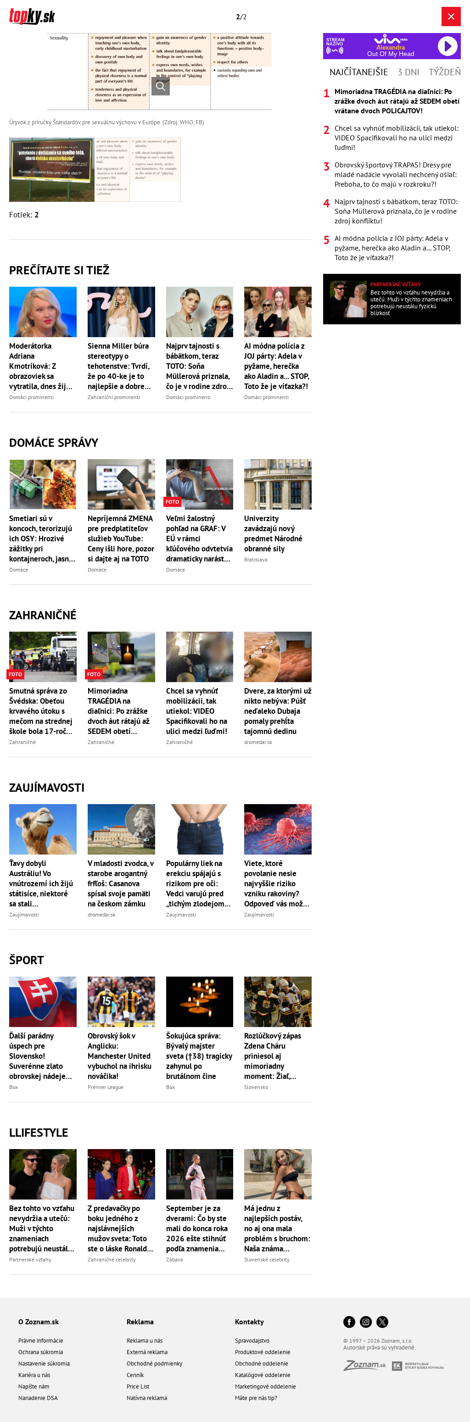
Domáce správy (53, 442)
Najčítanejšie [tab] (359, 72)
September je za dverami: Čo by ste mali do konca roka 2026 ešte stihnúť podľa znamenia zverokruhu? (197, 1228)
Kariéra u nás (34, 1375)
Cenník (135, 1375)
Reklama (140, 1321)
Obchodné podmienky (154, 1363)
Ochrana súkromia (40, 1352)
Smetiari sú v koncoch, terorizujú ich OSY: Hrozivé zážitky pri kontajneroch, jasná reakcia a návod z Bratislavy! (41, 538)
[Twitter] (382, 1322)
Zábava (174, 1259)
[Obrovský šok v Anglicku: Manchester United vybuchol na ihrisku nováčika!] (121, 1002)
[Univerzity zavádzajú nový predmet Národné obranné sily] (278, 484)
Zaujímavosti (46, 787)
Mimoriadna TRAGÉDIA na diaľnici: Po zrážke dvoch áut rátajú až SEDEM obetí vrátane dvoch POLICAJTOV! (118, 711)
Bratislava (256, 559)
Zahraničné (43, 614)
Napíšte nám (34, 1386)
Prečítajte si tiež (59, 270)
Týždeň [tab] (445, 72)
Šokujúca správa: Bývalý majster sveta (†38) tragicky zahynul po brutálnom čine (199, 1056)
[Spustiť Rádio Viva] (391, 39)
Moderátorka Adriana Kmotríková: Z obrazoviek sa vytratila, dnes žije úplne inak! (39, 366)
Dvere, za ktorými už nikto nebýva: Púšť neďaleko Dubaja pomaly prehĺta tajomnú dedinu (277, 711)
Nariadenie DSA (38, 1398)
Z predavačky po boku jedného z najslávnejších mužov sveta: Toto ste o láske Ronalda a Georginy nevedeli (120, 1228)
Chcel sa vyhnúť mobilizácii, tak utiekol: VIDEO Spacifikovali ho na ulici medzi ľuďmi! (196, 711)
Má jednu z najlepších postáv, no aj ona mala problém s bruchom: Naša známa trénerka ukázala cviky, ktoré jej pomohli (277, 1228)
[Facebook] (349, 1322)
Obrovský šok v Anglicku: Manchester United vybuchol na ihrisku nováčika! (119, 1056)
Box (13, 1086)
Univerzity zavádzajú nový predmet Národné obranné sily (273, 533)
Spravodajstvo (252, 1340)
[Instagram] (366, 1322)
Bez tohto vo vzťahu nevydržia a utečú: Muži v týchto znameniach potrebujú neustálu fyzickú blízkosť (41, 1228)
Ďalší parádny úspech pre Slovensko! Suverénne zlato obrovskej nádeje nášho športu (37, 1056)
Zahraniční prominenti (114, 397)
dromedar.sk (258, 742)
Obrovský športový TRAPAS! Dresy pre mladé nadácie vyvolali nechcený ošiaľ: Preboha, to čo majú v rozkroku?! (396, 174)
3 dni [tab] (408, 72)
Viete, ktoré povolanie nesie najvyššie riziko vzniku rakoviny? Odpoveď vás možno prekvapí (277, 883)
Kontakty (249, 1321)
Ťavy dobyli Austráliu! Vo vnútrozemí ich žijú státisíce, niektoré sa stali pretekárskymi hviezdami (41, 883)
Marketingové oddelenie (265, 1386)
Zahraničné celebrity (112, 1259)
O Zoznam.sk (38, 1321)
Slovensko (256, 1086)
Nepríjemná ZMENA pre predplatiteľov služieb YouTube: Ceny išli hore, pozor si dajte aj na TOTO (121, 538)
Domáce (18, 569)
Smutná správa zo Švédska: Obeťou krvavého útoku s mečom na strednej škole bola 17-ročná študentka (41, 711)
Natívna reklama (147, 1398)
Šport (26, 959)
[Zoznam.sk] (367, 1368)
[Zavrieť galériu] (451, 16)
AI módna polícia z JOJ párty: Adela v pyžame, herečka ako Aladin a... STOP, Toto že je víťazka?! (276, 366)
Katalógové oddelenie (263, 1375)
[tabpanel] (392, 174)
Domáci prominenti (31, 397)
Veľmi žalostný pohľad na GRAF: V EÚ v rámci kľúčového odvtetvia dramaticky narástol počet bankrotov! (199, 538)
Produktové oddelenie (263, 1352)
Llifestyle (38, 1132)
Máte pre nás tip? (256, 1398)
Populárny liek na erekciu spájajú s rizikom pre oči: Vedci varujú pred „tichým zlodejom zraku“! (195, 883)
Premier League (105, 1086)
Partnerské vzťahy (30, 1259)
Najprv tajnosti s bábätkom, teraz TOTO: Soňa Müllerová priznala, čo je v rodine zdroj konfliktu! (197, 366)
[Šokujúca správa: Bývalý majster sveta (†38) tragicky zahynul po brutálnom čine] (200, 1002)
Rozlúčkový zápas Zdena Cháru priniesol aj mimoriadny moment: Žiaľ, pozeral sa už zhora (275, 1056)
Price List (138, 1386)
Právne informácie (40, 1340)
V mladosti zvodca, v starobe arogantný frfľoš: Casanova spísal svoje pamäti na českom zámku (120, 883)
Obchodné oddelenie (261, 1363)
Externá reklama (147, 1352)
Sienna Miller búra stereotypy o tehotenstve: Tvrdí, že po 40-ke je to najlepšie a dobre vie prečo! (118, 366)
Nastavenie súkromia (44, 1363)
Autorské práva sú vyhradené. (379, 1347)
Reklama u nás (144, 1340)
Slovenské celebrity (267, 1259)
